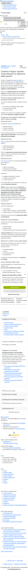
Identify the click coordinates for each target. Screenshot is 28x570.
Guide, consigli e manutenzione (11, 36)
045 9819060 (21, 423)
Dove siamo (6, 520)
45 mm (6, 161)
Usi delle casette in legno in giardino (14, 334)
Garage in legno (8, 328)
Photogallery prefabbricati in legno (12, 521)
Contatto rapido (5, 3)
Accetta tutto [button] (14, 287)
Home (2, 35)
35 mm (4, 141)
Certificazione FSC (8, 513)
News (5, 329)
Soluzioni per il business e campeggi (14, 331)
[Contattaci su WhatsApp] (7, 1)
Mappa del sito (8, 564)
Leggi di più (5, 284)
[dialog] (14, 285)
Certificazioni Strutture (9, 518)
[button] (14, 294)
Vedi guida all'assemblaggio (13, 448)
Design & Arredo (8, 322)
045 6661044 (6, 425)
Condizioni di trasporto (9, 496)
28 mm (11, 123)
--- (18, 427)
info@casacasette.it (20, 428)
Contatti (5, 482)
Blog (7, 35)
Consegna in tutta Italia (20, 564)
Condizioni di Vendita (9, 498)
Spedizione (6, 503)
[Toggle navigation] (25, 12)
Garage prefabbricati (9, 477)
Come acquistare (7, 493)
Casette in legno (7, 472)
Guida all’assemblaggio (9, 516)
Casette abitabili (7, 476)
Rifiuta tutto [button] (14, 291)
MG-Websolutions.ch (14, 569)
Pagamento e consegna (9, 495)
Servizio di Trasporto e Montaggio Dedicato (15, 505)
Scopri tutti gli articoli (6, 551)
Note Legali (20, 560)
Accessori (5, 479)
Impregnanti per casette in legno (12, 515)
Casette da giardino (8, 474)
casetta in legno (17, 80)
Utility (4, 481)
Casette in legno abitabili (11, 326)
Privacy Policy (11, 560)
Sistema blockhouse (8, 500)
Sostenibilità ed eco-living (11, 333)
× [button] (24, 274)
